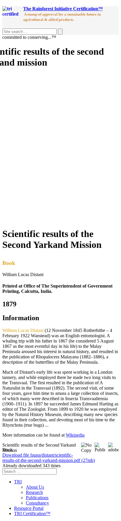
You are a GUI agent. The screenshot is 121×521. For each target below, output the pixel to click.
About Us (35, 487)
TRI (18, 481)
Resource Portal (28, 508)
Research (34, 492)
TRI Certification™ (32, 513)
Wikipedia (75, 435)
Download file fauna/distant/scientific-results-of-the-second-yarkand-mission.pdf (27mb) (48, 457)
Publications (37, 497)
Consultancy (37, 502)
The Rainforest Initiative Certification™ (63, 8)
